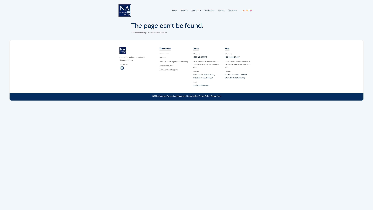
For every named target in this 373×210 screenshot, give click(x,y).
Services (195, 10)
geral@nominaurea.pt (201, 85)
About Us (184, 10)
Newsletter (232, 10)
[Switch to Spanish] (247, 10)
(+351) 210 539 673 (200, 57)
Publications (209, 10)
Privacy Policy (204, 96)
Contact (221, 10)
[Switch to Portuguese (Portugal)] (243, 10)
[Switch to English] (251, 10)
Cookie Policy (216, 96)
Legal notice (193, 96)
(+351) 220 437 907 (232, 57)
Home (174, 10)
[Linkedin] (122, 68)
